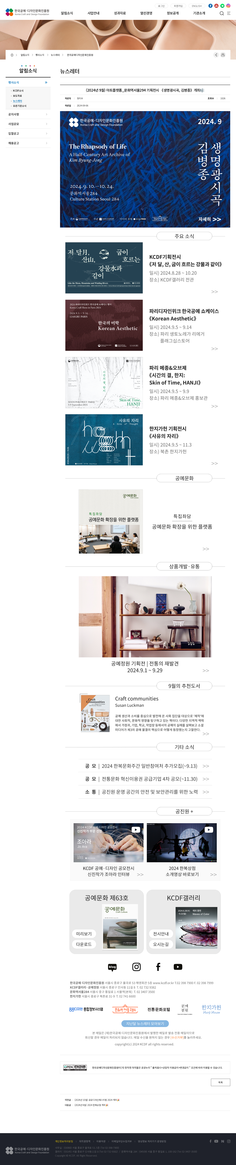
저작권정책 (84, 1141)
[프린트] (223, 55)
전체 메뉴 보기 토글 (228, 13)
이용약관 (100, 1141)
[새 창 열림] (210, 1141)
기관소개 (199, 13)
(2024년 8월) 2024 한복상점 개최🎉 (91, 1105)
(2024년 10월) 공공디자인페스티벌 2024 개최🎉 (97, 1099)
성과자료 (120, 13)
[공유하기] (216, 55)
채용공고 (13, 143)
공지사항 (13, 114)
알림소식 (67, 13)
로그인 (161, 6)
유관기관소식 (19, 105)
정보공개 (173, 13)
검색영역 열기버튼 (222, 13)
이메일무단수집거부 (122, 1141)
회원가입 (178, 6)
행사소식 (13, 82)
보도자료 (17, 95)
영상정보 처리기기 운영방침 (152, 1141)
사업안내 (93, 13)
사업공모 (13, 124)
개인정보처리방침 (64, 1141)
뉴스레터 (17, 100)
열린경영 (146, 13)
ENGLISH (197, 6)
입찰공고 (13, 133)
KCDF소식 (18, 90)
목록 (220, 1082)
